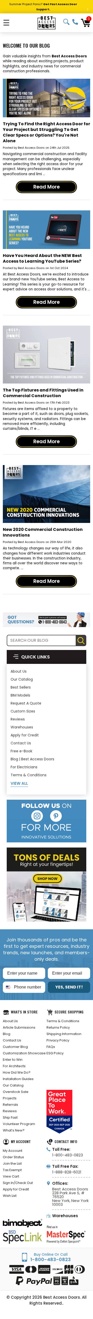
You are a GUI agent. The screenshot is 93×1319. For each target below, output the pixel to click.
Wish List (10, 1195)
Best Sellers (21, 687)
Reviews (18, 719)
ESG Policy (55, 1053)
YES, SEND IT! (69, 987)
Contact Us (21, 743)
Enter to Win (12, 1059)
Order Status (13, 1157)
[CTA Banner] (46, 619)
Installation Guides (18, 1078)
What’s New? (14, 1130)
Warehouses (22, 727)
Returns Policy (58, 1027)
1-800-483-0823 (75, 22)
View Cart (11, 1176)
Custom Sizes (23, 711)
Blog (6, 1033)
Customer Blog (15, 1046)
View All (19, 783)
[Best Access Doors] (46, 23)
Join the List (12, 1163)
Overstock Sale (15, 1091)
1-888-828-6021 (66, 1172)
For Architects (14, 1066)
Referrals (10, 1104)
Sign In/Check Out (18, 1182)
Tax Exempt (12, 1170)
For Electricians (24, 767)
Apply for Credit (25, 735)
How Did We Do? (16, 1072)
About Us (19, 671)
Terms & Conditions (29, 775)
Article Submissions (19, 1027)
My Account (12, 1150)
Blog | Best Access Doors (32, 759)
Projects (10, 1098)
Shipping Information (64, 1033)
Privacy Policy (58, 1040)
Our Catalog (22, 679)
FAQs (51, 1046)
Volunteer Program (19, 1123)
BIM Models (20, 695)
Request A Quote (26, 703)
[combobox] (7, 987)
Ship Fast (10, 1117)
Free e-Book (21, 751)
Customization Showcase (24, 1053)
